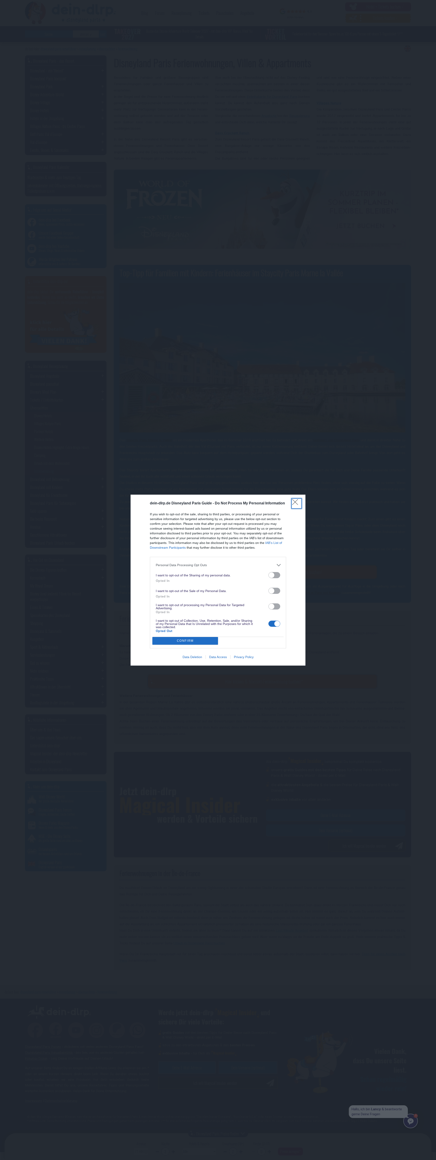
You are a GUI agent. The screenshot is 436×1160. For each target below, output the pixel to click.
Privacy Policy (244, 657)
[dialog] (218, 580)
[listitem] (218, 565)
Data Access (218, 657)
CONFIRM (185, 640)
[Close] (296, 503)
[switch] (274, 575)
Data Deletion (192, 657)
